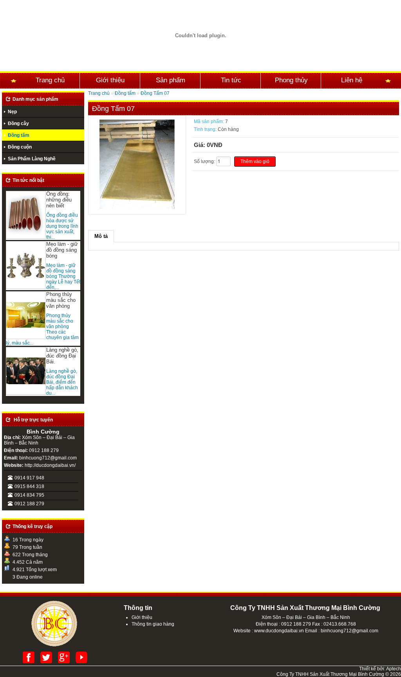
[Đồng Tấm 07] (137, 207)
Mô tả (101, 236)
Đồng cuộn (20, 147)
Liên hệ (351, 80)
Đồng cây (18, 123)
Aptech (393, 669)
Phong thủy (291, 80)
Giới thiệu (110, 80)
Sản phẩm (170, 80)
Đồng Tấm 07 (155, 93)
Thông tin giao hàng (153, 624)
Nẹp (12, 111)
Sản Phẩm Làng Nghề (32, 159)
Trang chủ (50, 80)
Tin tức (231, 80)
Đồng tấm (18, 135)
